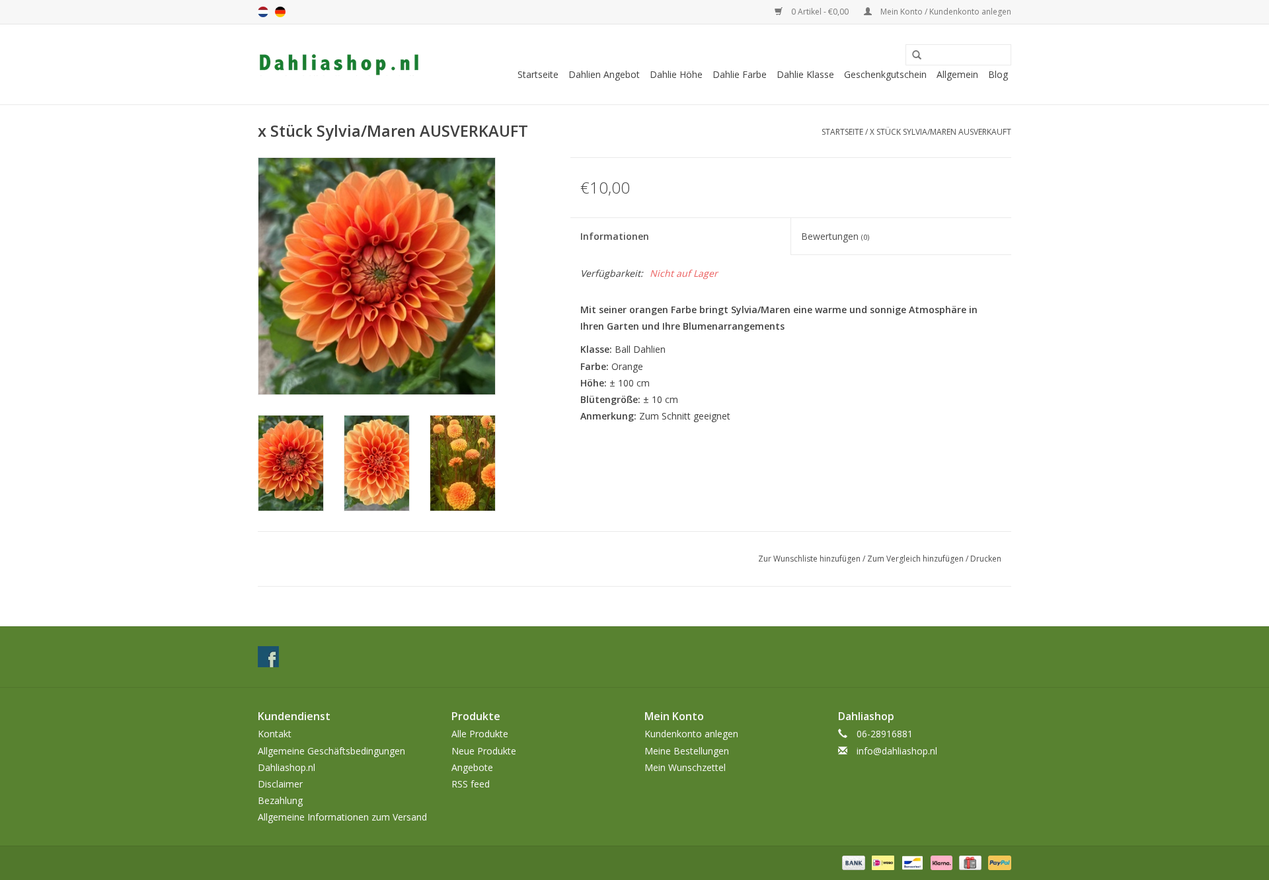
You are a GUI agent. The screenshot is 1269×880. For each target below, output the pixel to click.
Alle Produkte (479, 733)
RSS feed (470, 784)
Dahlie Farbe (739, 74)
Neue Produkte (483, 751)
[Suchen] (912, 55)
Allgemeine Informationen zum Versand (342, 817)
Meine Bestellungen (686, 751)
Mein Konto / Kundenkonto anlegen (944, 11)
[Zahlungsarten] (852, 861)
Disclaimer (280, 784)
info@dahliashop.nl (897, 751)
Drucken (985, 558)
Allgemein (957, 74)
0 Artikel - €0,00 (820, 11)
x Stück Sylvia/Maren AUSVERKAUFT (940, 131)
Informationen (614, 236)
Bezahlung (280, 800)
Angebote (472, 767)
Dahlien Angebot (604, 74)
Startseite (538, 74)
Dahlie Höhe (676, 74)
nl (263, 12)
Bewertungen (835, 236)
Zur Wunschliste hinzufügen (809, 558)
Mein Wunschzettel (685, 767)
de (280, 12)
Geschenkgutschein (885, 74)
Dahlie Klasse (805, 74)
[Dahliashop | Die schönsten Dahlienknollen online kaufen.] (339, 65)
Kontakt (274, 733)
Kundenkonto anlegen (691, 733)
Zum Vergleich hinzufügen (916, 558)
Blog (998, 74)
